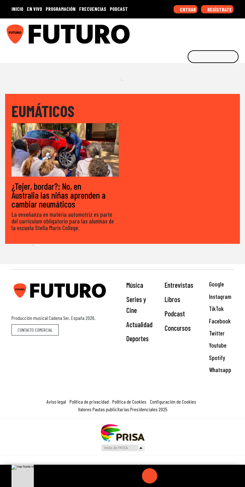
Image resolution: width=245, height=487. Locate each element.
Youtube (217, 345)
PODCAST (119, 9)
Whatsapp (219, 369)
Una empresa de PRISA (122, 432)
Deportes (137, 338)
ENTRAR (187, 9)
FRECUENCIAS (92, 9)
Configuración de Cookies (173, 402)
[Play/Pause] (149, 475)
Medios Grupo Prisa (122, 448)
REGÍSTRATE (219, 9)
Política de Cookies (129, 402)
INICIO (17, 9)
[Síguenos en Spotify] (228, 31)
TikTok (216, 308)
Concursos (178, 328)
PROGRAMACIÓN (61, 9)
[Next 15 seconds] (165, 475)
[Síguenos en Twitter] (209, 31)
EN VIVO (34, 9)
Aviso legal (56, 402)
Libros (172, 299)
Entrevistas (179, 285)
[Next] (180, 475)
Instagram (219, 296)
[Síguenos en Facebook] (199, 31)
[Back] (119, 475)
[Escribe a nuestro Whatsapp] (238, 31)
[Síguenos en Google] (169, 31)
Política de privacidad (89, 402)
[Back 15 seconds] (134, 475)
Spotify (216, 357)
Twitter (216, 333)
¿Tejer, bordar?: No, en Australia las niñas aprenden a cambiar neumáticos (58, 195)
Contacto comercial (35, 330)
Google (216, 284)
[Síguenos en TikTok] (189, 31)
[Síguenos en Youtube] (218, 31)
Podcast (175, 313)
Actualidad (139, 324)
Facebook (219, 321)
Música (134, 285)
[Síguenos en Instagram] (179, 31)
